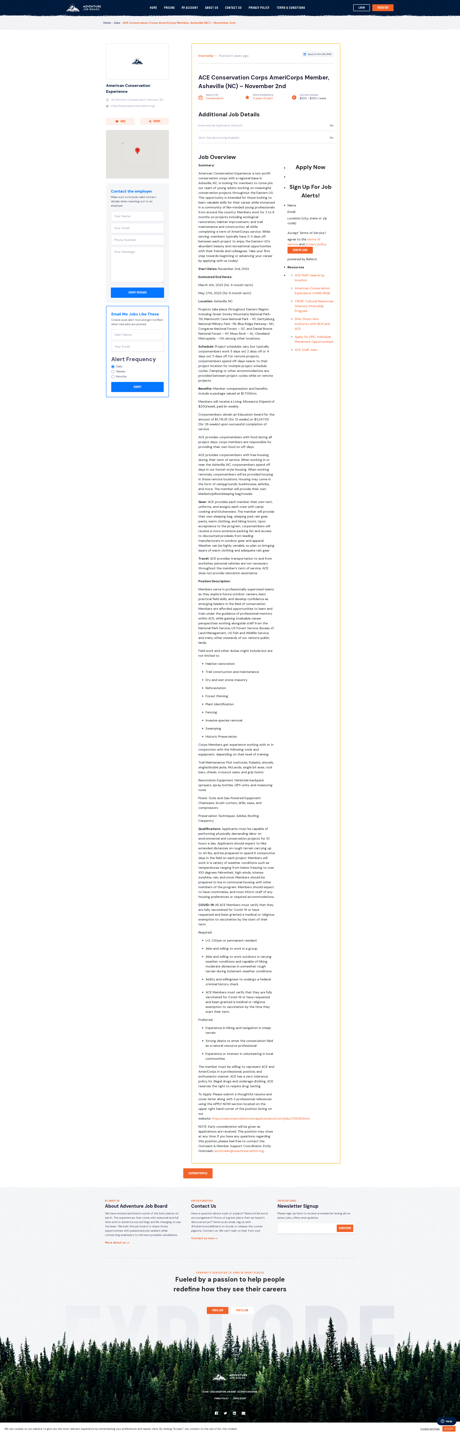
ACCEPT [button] (449, 1428)
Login (361, 8)
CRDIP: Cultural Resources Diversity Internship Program (314, 306)
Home (153, 8)
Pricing (169, 8)
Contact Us (233, 8)
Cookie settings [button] (430, 1429)
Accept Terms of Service (306, 233)
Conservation (214, 98)
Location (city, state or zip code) (307, 220)
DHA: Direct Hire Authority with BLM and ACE (312, 324)
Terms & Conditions (291, 8)
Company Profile (197, 1173)
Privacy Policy (259, 8)
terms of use (239, 1398)
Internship (205, 56)
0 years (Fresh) (263, 98)
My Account (190, 8)
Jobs (117, 23)
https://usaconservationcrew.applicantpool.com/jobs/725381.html (261, 1118)
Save (122, 121)
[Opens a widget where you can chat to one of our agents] (446, 1421)
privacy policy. (316, 244)
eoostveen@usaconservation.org (239, 1151)
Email (291, 212)
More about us (115, 1242)
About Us (211, 8)
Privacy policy (221, 1398)
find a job (217, 1310)
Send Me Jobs (300, 250)
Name (292, 205)
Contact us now (203, 1238)
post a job (242, 1310)
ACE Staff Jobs (306, 350)
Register (383, 8)
